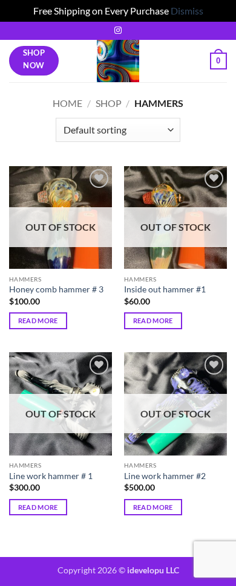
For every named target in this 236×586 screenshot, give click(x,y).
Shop (109, 103)
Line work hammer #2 (165, 476)
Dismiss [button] (187, 10)
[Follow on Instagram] (118, 31)
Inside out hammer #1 (165, 289)
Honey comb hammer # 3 (56, 289)
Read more (38, 320)
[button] (218, 61)
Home (67, 103)
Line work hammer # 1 (51, 476)
